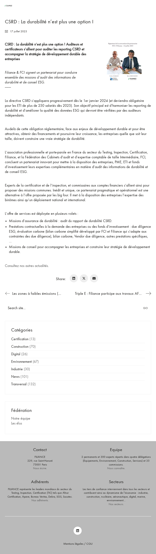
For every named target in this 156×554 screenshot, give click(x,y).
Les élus (16, 423)
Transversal (19, 384)
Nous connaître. (116, 468)
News (15, 377)
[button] (148, 6)
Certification (19, 339)
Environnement (21, 362)
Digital (15, 354)
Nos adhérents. (40, 500)
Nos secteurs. (116, 504)
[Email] (94, 278)
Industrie (17, 369)
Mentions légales (73, 543)
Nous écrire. (40, 468)
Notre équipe (20, 418)
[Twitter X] (84, 278)
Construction (19, 346)
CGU (89, 543)
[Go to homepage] (8, 6)
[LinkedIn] (74, 278)
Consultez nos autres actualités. (27, 266)
